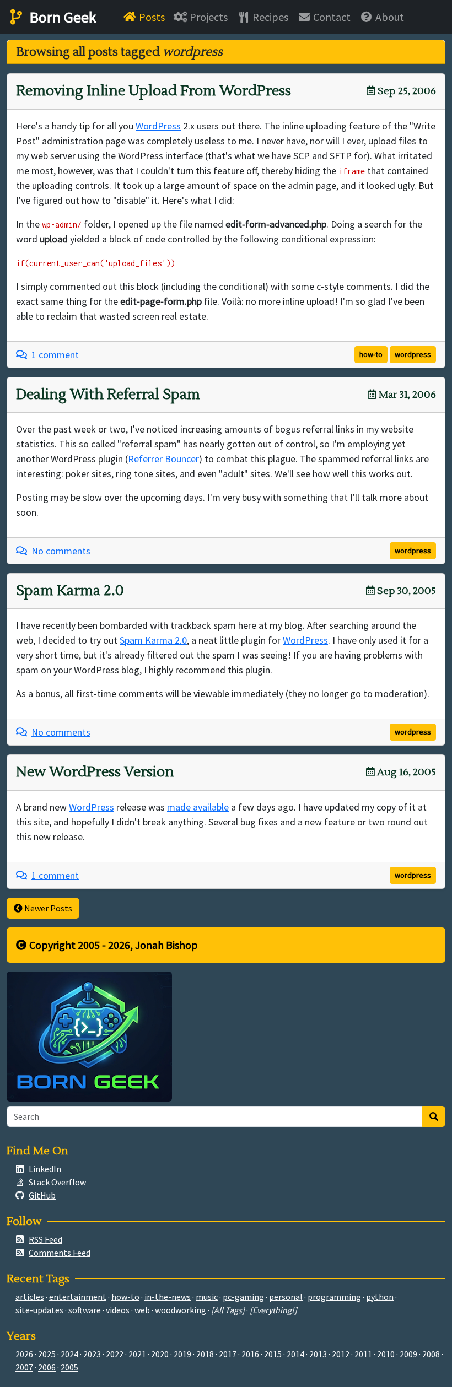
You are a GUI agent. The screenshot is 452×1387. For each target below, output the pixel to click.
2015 (273, 1353)
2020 (160, 1353)
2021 (137, 1353)
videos (118, 1309)
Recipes (269, 17)
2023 (92, 1353)
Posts (151, 17)
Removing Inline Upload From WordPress (153, 91)
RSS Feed (45, 1239)
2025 (47, 1353)
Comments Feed (59, 1252)
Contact (331, 17)
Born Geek (61, 17)
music (207, 1296)
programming (334, 1296)
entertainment (77, 1296)
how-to (371, 354)
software (84, 1309)
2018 (205, 1353)
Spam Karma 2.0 (70, 590)
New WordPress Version (95, 772)
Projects (207, 17)
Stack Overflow (57, 1182)
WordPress (158, 126)
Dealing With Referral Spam (108, 394)
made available (198, 807)
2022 (114, 1353)
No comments (60, 550)
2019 (182, 1353)
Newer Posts (47, 908)
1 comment (55, 354)
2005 (69, 1367)
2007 (24, 1367)
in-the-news (167, 1296)
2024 (69, 1353)
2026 (24, 1353)
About (388, 17)
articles (29, 1296)
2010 (386, 1353)
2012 (340, 1353)
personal (286, 1296)
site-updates (39, 1309)
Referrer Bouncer (163, 458)
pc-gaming (243, 1296)
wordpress (413, 354)
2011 (363, 1353)
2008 (431, 1353)
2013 (318, 1353)
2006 (47, 1367)
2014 (295, 1353)
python (380, 1296)
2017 (227, 1353)
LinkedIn (45, 1168)
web (142, 1309)
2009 (408, 1353)
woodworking (180, 1309)
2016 (250, 1353)
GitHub (42, 1195)
